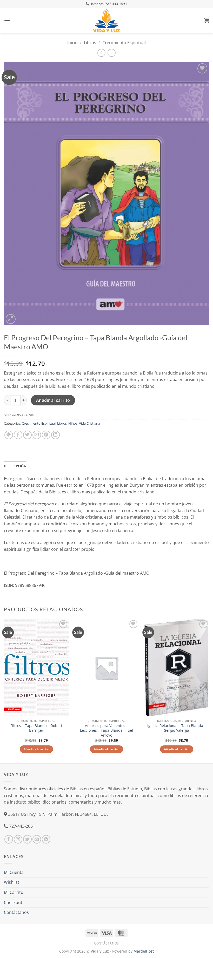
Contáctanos (16, 912)
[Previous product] (112, 53)
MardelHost (144, 951)
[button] (7, 20)
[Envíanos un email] (36, 839)
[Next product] (101, 53)
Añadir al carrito (53, 400)
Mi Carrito (13, 892)
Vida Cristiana (89, 423)
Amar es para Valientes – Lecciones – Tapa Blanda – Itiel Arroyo (106, 730)
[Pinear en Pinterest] (46, 435)
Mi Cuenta (14, 872)
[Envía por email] (36, 435)
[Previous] (4, 690)
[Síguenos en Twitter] (27, 839)
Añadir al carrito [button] (36, 749)
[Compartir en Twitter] (27, 435)
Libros (90, 42)
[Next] (209, 690)
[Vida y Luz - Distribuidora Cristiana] (106, 20)
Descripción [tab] (15, 466)
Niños (72, 423)
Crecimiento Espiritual (124, 42)
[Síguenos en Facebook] (8, 839)
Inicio (72, 42)
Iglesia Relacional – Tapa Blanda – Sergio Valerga (176, 728)
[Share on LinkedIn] (55, 435)
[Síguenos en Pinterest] (46, 839)
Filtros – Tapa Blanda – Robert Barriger (36, 728)
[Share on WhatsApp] (8, 435)
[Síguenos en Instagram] (18, 839)
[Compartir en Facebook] (18, 435)
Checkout (13, 902)
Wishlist (11, 882)
